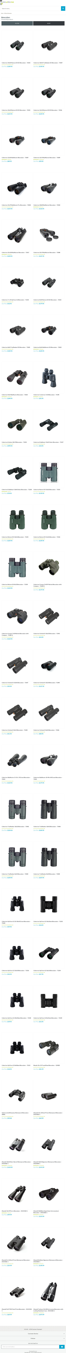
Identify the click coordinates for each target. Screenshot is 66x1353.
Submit (62, 1346)
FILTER (17, 23)
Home (2, 13)
